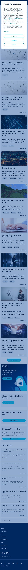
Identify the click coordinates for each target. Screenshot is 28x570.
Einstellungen (10, 14)
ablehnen (12, 23)
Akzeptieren (16, 25)
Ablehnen (14, 44)
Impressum (6, 31)
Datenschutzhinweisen (9, 21)
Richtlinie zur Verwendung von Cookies (13, 19)
